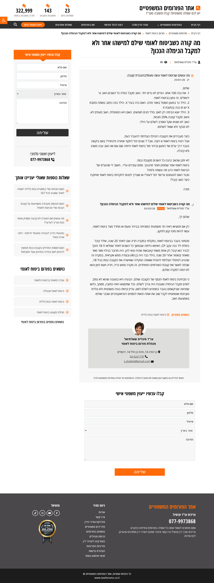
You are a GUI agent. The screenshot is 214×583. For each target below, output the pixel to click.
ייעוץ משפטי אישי (33, 24)
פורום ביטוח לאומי (155, 33)
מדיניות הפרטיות (96, 546)
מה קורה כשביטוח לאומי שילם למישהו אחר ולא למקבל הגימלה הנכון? (101, 33)
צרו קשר (100, 517)
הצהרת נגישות (97, 551)
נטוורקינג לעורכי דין (94, 541)
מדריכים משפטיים (95, 527)
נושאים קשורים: (180, 314)
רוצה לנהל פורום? (113, 24)
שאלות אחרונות (63, 24)
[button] (3, 20)
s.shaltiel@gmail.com (137, 361)
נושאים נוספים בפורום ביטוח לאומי (42, 322)
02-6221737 (137, 356)
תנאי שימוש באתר (95, 556)
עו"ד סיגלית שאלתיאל (185, 62)
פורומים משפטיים (178, 33)
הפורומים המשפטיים (171, 24)
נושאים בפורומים (95, 531)
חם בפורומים (88, 24)
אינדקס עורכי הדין (95, 522)
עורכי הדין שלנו (140, 24)
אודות (102, 512)
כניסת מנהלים (97, 536)
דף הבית (195, 24)
